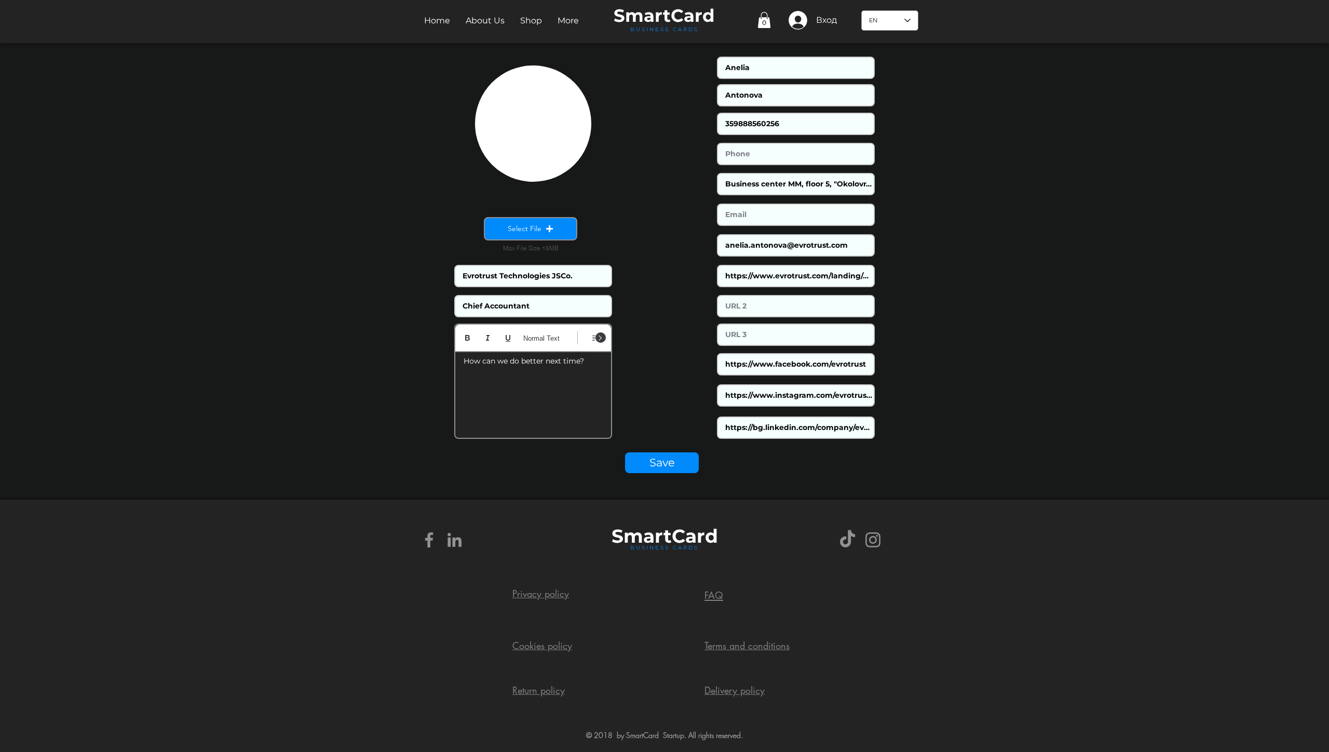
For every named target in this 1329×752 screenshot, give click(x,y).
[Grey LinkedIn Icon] (454, 540)
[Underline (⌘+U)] (508, 337)
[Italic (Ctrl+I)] (487, 337)
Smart (642, 536)
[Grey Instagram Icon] (873, 540)
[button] (485, 20)
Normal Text (541, 338)
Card (693, 15)
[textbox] (533, 391)
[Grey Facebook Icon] (429, 540)
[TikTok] (847, 540)
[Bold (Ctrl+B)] (467, 337)
